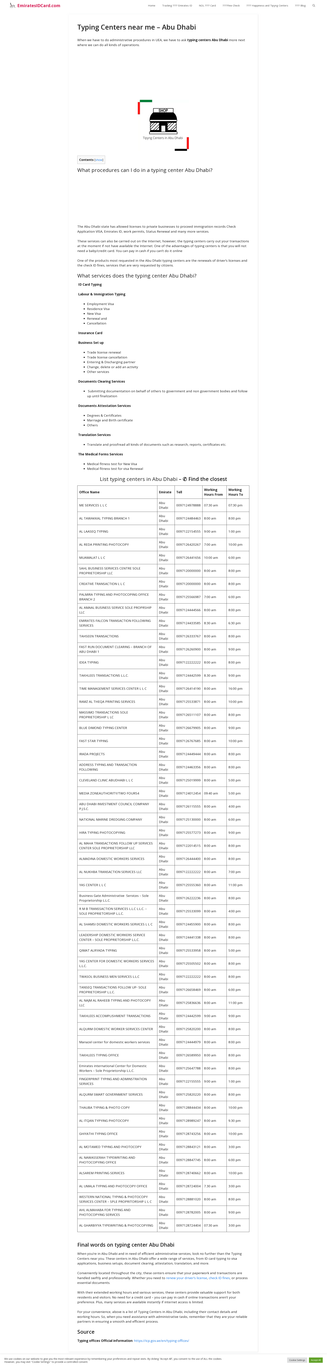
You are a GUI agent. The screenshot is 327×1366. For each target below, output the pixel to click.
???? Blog (300, 5)
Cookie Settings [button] (297, 1360)
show (98, 160)
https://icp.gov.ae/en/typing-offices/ (161, 1340)
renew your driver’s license (186, 1278)
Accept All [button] (316, 1360)
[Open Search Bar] (313, 5)
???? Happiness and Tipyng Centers (267, 5)
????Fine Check (231, 5)
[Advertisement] (163, 76)
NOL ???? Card (207, 5)
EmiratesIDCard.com (38, 5)
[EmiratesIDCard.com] (12, 5)
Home (151, 5)
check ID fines (219, 1278)
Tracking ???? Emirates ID (177, 5)
